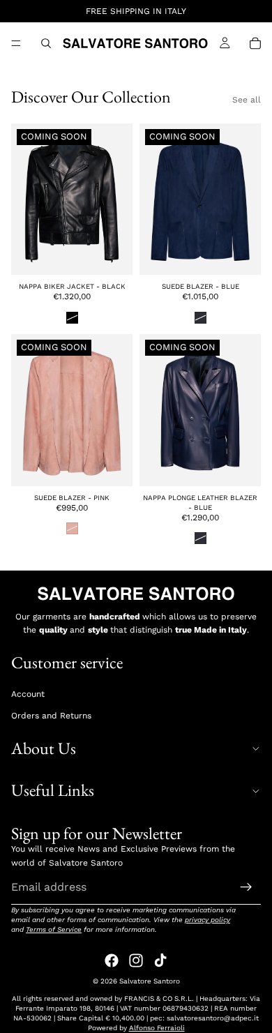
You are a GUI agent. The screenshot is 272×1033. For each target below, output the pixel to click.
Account (28, 694)
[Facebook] (111, 960)
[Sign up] (246, 886)
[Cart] (255, 43)
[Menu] (16, 43)
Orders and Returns (51, 716)
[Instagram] (136, 960)
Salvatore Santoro (149, 981)
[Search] (46, 43)
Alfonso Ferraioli (157, 1028)
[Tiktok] (160, 960)
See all (246, 100)
